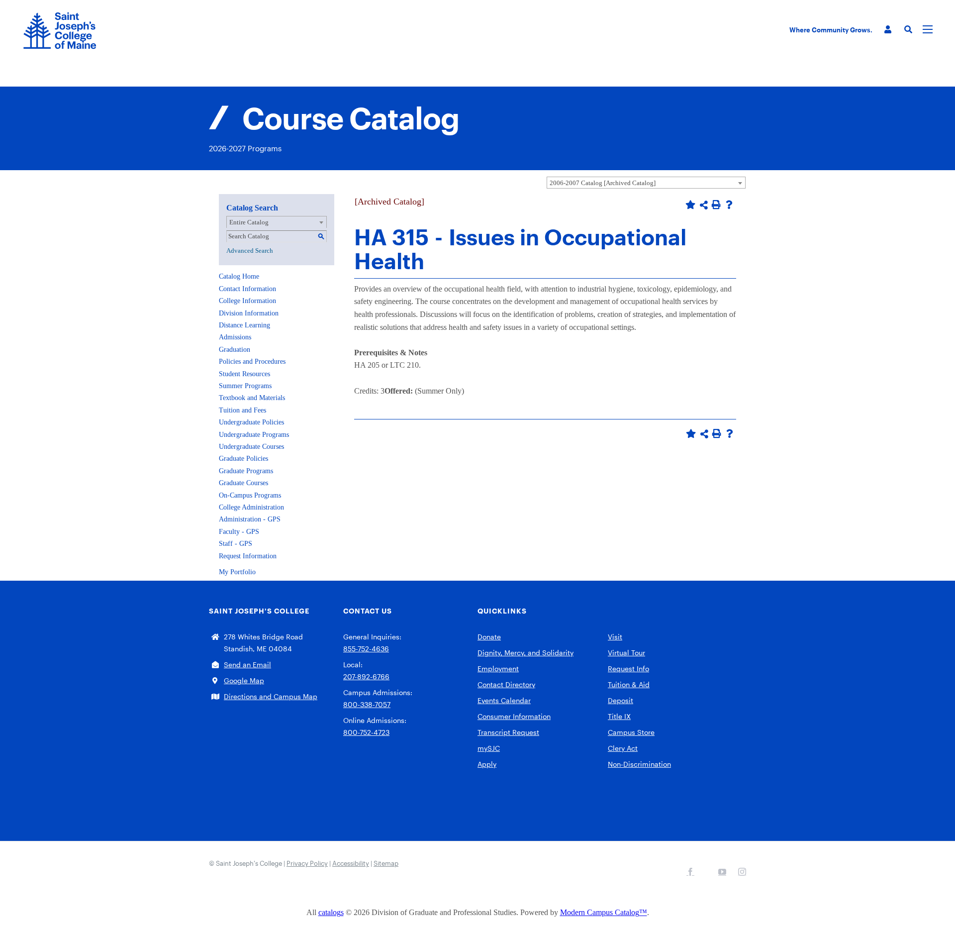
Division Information (249, 313)
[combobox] (646, 183)
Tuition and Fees (242, 410)
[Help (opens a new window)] (729, 204)
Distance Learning (244, 325)
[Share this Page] (703, 205)
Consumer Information (514, 716)
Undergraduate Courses (251, 446)
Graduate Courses (243, 483)
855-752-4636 (366, 648)
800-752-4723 (366, 732)
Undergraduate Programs (254, 434)
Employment (498, 668)
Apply (487, 764)
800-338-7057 (366, 704)
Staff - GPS (235, 543)
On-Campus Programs (250, 495)
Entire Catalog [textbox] (249, 222)
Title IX (619, 716)
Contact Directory (506, 684)
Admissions (235, 337)
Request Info (628, 668)
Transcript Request (508, 732)
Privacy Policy (307, 863)
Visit (615, 636)
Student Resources (244, 374)
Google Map (244, 680)
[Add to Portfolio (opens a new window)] (690, 204)
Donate (489, 636)
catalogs (331, 912)
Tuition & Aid (629, 684)
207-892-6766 (366, 676)
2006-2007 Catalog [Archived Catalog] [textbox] (603, 183)
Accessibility (350, 863)
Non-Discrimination (639, 764)
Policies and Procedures (252, 361)
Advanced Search (249, 250)
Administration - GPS (250, 519)
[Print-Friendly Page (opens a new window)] (716, 204)
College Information (247, 301)
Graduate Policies (243, 458)
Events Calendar (504, 700)
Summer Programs (245, 386)
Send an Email (247, 664)
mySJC (489, 748)
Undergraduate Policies (251, 422)
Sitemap (386, 863)
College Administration (251, 507)
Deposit (620, 700)
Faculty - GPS (239, 531)
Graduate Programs (246, 471)
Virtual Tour (626, 652)
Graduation (234, 349)
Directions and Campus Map (270, 696)
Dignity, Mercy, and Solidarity (525, 652)
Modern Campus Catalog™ (603, 912)
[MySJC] (887, 29)
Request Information (248, 556)
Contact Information (247, 289)
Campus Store (631, 732)
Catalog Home (239, 276)
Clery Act (623, 748)
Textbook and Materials (252, 398)
